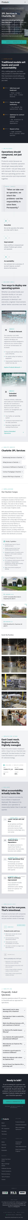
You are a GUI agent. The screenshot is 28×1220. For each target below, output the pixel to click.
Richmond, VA (17, 1205)
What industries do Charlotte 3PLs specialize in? (12, 1044)
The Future (4, 1134)
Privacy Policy (20, 1212)
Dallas (3, 1142)
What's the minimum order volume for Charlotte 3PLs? (12, 1058)
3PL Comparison (5, 1128)
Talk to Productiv (6, 1176)
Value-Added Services (21, 1146)
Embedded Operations (21, 1124)
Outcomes (4, 1131)
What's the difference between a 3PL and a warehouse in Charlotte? (13, 1024)
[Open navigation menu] (25, 2)
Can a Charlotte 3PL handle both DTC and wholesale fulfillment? (13, 1038)
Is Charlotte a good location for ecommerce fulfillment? (12, 1051)
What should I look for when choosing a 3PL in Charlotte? (11, 1010)
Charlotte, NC (5, 1205)
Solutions (4, 1125)
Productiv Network (20, 1122)
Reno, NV (4, 1147)
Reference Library (6, 1174)
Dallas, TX (22, 1203)
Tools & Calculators (6, 1171)
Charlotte (4, 1144)
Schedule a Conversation (13, 41)
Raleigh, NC (17, 1206)
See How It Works (14, 46)
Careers (3, 1179)
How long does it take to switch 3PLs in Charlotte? (13, 1017)
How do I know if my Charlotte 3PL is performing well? (13, 1065)
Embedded (4, 1150)
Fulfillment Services (6, 1168)
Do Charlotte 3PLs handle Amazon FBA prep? (12, 1031)
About (3, 1123)
